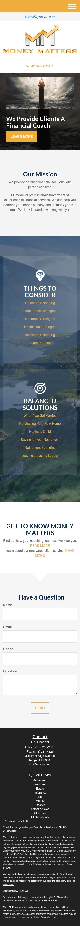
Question (10, 671)
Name (7, 605)
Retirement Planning (40, 302)
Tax (40, 796)
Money (40, 801)
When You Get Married (40, 415)
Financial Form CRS (18, 820)
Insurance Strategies (40, 318)
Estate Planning (40, 342)
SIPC (55, 900)
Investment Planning (40, 334)
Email (7, 627)
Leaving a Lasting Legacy (40, 455)
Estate (40, 788)
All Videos (40, 813)
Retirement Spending (40, 447)
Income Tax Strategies (40, 326)
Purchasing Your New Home (40, 423)
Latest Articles (40, 809)
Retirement (40, 780)
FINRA (47, 900)
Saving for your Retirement (40, 439)
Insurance (40, 792)
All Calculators (40, 817)
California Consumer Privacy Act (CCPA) (32, 877)
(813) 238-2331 (42, 66)
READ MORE (40, 545)
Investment (40, 784)
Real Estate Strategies (40, 310)
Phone (8, 649)
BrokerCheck (9, 830)
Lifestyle (40, 805)
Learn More (21, 136)
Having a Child (40, 431)
